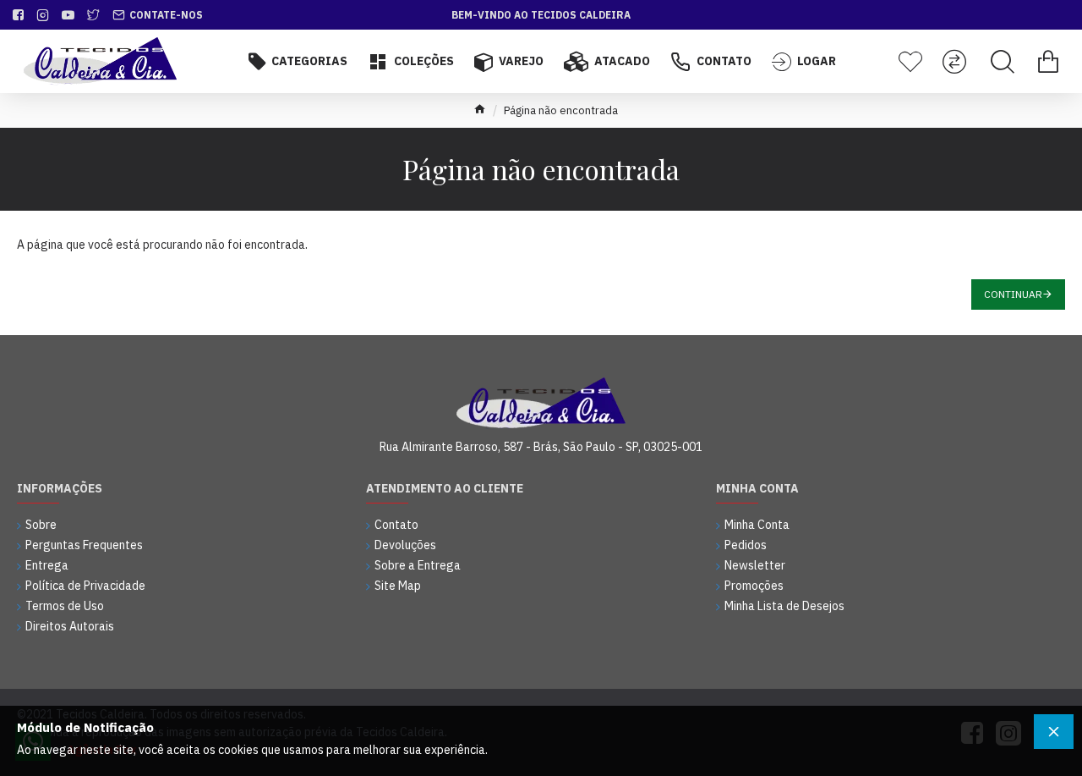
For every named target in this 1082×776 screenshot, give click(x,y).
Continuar (1013, 294)
